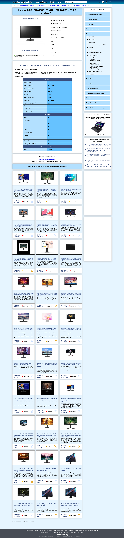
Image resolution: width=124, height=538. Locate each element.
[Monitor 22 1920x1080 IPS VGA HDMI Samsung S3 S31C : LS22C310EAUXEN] (23, 387)
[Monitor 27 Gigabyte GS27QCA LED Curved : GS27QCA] (47, 492)
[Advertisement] (98, 193)
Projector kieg (95, 69)
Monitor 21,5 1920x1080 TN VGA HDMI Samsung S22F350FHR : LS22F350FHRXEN (71, 295)
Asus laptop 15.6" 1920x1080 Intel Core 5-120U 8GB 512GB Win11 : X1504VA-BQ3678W (99, 165)
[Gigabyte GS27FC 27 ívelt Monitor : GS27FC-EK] (71, 458)
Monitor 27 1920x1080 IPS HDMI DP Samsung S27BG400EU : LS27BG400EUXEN (47, 190)
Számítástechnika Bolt (22, 2)
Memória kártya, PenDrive (95, 71)
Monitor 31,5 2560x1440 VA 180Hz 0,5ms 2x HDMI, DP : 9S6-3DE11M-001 (23, 504)
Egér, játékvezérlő (93, 55)
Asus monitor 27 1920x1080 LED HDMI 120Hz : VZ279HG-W (71, 189)
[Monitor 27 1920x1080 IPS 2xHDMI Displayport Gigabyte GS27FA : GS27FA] (71, 492)
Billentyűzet (92, 42)
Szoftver (90, 83)
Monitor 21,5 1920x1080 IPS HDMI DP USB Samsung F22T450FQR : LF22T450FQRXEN (47, 365)
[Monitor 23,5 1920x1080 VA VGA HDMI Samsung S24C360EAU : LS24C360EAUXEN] (47, 213)
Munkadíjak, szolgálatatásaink (96, 93)
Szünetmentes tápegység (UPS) (97, 45)
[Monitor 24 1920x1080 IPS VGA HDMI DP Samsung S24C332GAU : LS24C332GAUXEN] (71, 387)
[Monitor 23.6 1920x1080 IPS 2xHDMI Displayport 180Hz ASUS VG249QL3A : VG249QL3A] (71, 317)
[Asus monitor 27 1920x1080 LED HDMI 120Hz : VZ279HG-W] (71, 178)
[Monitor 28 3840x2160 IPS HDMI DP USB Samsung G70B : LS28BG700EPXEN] (47, 387)
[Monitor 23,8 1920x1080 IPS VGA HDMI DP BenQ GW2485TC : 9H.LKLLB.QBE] (47, 247)
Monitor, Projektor (40, 5)
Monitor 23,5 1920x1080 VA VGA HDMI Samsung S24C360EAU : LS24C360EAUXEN (47, 225)
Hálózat (90, 78)
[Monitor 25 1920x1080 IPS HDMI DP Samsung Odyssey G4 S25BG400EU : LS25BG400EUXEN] (71, 423)
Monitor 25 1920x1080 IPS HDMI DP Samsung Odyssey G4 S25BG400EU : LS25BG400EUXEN (71, 435)
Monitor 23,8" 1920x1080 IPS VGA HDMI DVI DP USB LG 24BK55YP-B (70, 5)
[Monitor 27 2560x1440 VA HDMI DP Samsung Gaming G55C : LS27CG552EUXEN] (23, 423)
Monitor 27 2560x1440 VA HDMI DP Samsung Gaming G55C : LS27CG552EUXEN (23, 435)
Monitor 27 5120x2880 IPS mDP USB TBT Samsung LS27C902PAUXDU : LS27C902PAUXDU (47, 330)
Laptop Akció (41, 2)
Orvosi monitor (95, 64)
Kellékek (90, 98)
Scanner (91, 47)
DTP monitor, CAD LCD (97, 66)
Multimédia (92, 39)
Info (59, 2)
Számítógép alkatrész (93, 29)
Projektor (93, 63)
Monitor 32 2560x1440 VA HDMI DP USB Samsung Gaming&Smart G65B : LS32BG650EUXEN (23, 259)
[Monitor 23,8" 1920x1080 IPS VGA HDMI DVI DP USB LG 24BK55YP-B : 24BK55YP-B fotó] (30, 34)
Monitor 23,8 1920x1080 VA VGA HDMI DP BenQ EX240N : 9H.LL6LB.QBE (23, 294)
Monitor (49, 5)
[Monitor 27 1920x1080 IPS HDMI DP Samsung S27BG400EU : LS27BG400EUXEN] (47, 178)
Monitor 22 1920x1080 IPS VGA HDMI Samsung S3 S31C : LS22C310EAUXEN (23, 399)
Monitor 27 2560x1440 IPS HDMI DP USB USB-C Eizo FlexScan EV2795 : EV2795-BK (71, 259)
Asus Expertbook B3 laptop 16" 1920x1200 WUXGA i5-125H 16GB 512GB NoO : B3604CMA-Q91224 (98, 150)
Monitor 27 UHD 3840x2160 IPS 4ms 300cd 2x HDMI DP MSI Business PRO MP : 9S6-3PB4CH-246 (23, 225)
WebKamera (92, 50)
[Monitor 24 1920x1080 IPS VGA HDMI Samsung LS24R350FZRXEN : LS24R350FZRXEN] (23, 317)
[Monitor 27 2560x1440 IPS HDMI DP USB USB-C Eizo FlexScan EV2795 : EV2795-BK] (71, 247)
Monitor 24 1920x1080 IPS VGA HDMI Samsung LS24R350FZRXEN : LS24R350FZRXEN (23, 330)
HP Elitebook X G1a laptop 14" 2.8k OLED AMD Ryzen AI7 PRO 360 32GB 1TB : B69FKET (99, 145)
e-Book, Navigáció (93, 19)
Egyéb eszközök (92, 103)
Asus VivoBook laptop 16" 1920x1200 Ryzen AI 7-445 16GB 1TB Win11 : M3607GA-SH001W (98, 156)
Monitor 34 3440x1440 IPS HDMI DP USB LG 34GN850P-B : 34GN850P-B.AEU (71, 364)
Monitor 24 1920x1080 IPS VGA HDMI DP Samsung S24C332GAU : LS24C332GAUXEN (71, 400)
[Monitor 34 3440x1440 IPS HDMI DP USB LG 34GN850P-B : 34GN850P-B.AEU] (71, 352)
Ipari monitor (94, 67)
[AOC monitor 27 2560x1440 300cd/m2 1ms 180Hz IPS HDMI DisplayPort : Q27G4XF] (47, 423)
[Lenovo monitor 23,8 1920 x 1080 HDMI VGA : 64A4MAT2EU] (47, 458)
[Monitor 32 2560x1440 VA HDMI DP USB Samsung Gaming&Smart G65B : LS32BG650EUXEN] (23, 247)
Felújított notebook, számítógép (96, 108)
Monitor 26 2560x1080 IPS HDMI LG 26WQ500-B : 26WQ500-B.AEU (71, 224)
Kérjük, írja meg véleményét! (47, 159)
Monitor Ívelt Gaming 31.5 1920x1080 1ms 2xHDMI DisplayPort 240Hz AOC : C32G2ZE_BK (23, 470)
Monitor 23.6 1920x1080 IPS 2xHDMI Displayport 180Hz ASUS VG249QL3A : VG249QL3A (71, 330)
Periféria (32, 5)
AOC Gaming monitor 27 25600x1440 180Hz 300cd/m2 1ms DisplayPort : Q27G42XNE (47, 295)
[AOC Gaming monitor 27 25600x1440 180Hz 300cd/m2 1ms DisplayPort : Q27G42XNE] (47, 282)
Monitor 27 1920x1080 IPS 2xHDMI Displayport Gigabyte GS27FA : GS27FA (71, 504)
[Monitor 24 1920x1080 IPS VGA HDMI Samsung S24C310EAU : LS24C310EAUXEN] (23, 178)
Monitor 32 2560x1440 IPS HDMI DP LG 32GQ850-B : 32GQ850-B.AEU (23, 364)
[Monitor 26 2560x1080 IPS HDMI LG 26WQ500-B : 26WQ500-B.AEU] (71, 213)
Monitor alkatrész (96, 62)
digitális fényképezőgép (95, 52)
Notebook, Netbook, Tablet (95, 14)
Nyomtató (91, 74)
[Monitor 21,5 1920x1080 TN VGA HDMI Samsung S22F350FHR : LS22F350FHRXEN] (71, 282)
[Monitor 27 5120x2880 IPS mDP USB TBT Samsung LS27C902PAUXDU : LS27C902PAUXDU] (47, 317)
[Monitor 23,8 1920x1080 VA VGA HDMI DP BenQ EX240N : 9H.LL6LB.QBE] (23, 282)
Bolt (52, 2)
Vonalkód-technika (93, 88)
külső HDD (91, 37)
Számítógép (91, 24)
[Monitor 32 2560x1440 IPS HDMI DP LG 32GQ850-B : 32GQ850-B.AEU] (23, 352)
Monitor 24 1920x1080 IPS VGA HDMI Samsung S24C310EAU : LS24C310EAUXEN (23, 190)
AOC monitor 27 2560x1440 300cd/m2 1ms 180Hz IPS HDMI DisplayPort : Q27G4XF (47, 435)
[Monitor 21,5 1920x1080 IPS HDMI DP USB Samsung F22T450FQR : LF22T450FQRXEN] (47, 352)
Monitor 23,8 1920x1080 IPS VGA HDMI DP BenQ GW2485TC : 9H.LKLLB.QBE (47, 258)
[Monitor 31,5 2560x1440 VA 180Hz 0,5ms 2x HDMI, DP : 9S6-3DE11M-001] (23, 492)
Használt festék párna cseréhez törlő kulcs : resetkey (99, 160)
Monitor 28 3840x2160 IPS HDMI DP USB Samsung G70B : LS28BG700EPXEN (47, 399)
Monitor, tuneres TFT (97, 60)
